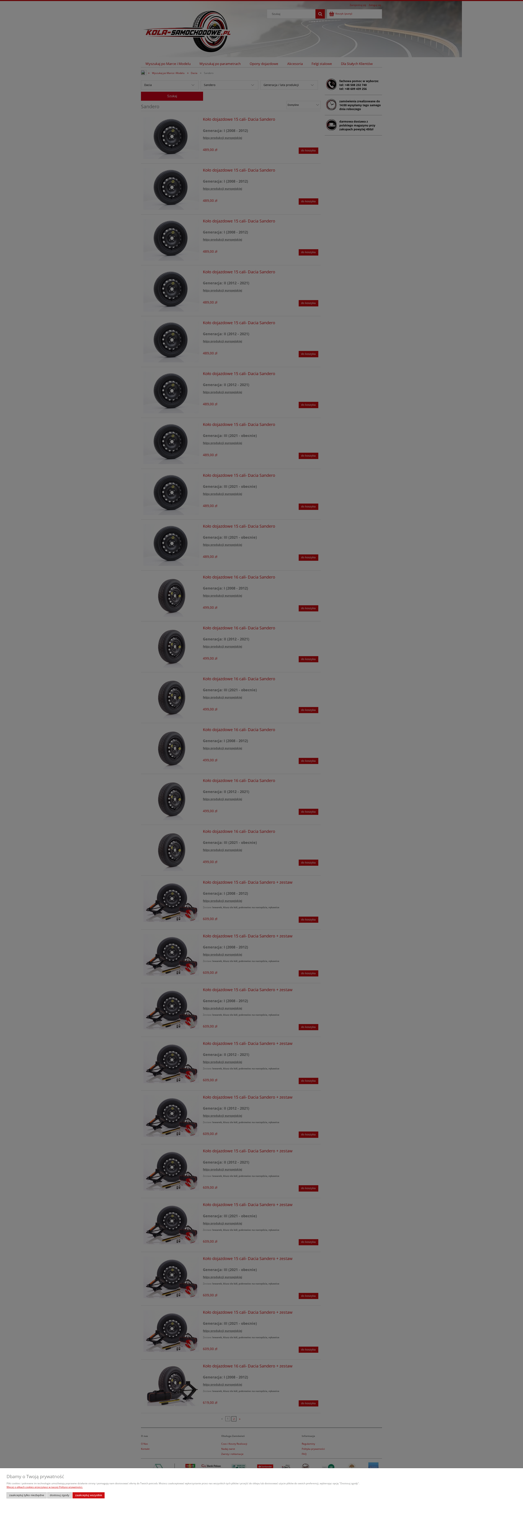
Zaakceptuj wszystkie (88, 1495)
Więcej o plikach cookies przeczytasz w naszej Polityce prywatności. (45, 1487)
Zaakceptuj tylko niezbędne (26, 1495)
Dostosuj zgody (59, 1495)
